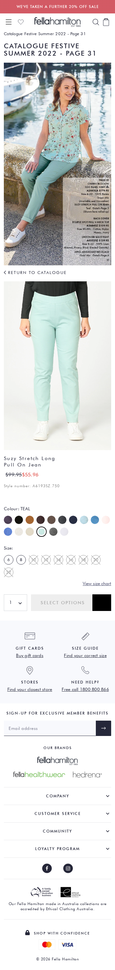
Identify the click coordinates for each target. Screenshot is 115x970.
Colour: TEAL (17, 508)
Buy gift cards (29, 655)
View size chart (97, 583)
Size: (8, 548)
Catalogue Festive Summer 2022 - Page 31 (45, 33)
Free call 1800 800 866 (85, 689)
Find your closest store (29, 689)
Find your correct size (85, 655)
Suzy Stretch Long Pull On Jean (30, 461)
